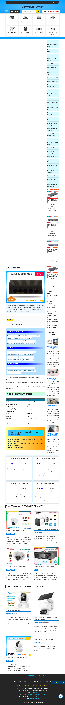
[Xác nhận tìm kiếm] (38, 11)
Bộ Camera (12, 2)
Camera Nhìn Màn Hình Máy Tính (52, 108)
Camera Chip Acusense (52, 63)
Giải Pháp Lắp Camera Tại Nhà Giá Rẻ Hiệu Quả (53, 347)
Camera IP (24, 2)
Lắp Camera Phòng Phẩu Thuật (52, 94)
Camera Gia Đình (27, 681)
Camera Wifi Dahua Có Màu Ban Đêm (26, 356)
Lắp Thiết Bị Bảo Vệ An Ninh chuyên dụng (15, 370)
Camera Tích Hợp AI (53, 319)
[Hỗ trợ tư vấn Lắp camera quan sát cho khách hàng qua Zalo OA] (61, 696)
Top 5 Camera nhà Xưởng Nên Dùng (14, 340)
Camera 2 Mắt (30, 2)
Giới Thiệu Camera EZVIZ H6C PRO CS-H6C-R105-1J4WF (52, 378)
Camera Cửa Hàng (37, 681)
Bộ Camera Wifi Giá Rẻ (52, 41)
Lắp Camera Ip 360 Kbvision (51, 180)
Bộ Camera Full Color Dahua (52, 45)
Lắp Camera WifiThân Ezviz (28, 359)
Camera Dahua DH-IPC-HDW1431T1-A (17, 530)
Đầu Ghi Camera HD (53, 325)
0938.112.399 (58, 682)
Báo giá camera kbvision (34, 335)
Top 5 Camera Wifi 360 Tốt (52, 161)
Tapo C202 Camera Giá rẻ (14, 610)
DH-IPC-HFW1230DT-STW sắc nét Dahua (46, 529)
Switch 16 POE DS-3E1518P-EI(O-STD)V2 (53, 250)
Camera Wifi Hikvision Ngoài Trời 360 (52, 185)
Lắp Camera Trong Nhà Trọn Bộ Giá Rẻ (15, 367)
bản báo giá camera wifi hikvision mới (14, 354)
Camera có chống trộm (52, 98)
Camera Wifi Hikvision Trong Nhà (52, 129)
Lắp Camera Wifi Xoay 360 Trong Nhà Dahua (52, 124)
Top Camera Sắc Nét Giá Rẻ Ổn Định (14, 343)
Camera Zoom (43, 2)
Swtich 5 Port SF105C (13, 268)
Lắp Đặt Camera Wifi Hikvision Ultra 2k (14, 359)
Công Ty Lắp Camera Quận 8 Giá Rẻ (32, 702)
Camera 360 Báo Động (52, 156)
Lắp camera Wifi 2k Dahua (28, 354)
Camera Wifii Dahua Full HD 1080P (14, 351)
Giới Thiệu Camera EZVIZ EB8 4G (53, 406)
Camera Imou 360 (51, 175)
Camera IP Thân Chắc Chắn (52, 68)
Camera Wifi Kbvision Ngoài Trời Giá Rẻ (52, 134)
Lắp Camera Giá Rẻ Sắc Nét (29, 370)
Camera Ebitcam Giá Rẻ (52, 55)
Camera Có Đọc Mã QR (52, 77)
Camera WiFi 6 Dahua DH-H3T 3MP (16, 657)
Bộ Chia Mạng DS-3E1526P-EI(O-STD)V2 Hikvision (53, 275)
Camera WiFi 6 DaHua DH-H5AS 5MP (45, 645)
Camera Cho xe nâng (52, 81)
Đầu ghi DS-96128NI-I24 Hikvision (44, 566)
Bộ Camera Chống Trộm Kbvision (52, 50)
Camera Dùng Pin (51, 2)
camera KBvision (53, 305)
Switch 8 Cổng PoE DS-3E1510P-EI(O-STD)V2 (52, 226)
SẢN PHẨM (14, 11)
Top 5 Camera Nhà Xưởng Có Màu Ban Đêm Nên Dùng (18, 335)
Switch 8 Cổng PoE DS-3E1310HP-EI (53, 201)
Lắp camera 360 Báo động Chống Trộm (51, 152)
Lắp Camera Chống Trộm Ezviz (52, 143)
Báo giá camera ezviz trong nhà (29, 343)
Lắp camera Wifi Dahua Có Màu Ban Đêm (52, 113)
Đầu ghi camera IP (52, 327)
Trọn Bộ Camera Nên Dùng (29, 367)
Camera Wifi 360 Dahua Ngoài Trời (28, 351)
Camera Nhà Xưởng (47, 681)
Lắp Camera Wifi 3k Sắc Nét (12, 356)
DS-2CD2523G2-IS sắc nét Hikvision (17, 566)
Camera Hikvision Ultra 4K (52, 73)
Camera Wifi (18, 2)
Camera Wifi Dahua (51, 147)
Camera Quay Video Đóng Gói (51, 59)
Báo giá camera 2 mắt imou (26, 338)
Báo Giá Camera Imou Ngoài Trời (29, 340)
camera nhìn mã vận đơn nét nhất (13, 338)
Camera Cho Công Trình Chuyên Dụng (52, 103)
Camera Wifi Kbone (51, 139)
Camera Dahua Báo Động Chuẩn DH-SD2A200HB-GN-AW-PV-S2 (52, 435)
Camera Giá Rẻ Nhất (51, 90)
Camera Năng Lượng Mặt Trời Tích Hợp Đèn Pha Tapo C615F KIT (45, 618)
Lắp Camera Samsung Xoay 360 (52, 166)
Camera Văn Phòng (17, 681)
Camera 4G (36, 2)
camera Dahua (53, 299)
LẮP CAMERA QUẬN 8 (32, 7)
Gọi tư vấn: (51, 11)
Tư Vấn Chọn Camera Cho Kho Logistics (52, 85)
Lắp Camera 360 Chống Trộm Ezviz (52, 171)
